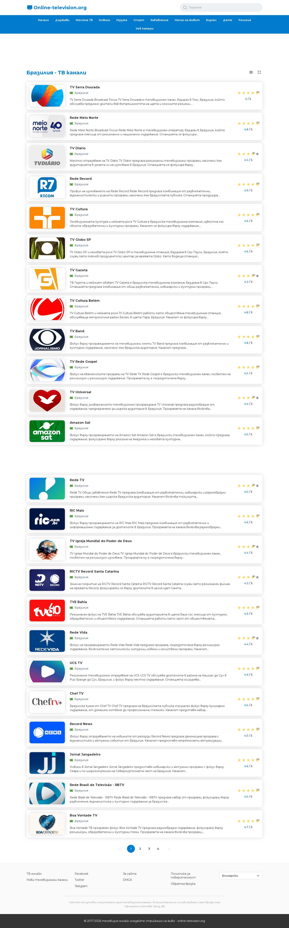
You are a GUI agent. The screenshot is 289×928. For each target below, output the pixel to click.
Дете (227, 20)
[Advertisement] (144, 48)
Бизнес (211, 20)
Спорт (138, 20)
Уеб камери (145, 28)
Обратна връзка (183, 884)
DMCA (127, 880)
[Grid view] (259, 72)
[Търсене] (185, 7)
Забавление (159, 20)
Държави (62, 20)
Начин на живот (187, 20)
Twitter (79, 880)
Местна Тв (84, 20)
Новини (104, 20)
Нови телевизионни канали (47, 880)
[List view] (251, 72)
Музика (121, 20)
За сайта (129, 873)
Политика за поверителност (183, 875)
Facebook (81, 873)
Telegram (81, 886)
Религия (244, 20)
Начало (43, 20)
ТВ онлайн (34, 873)
